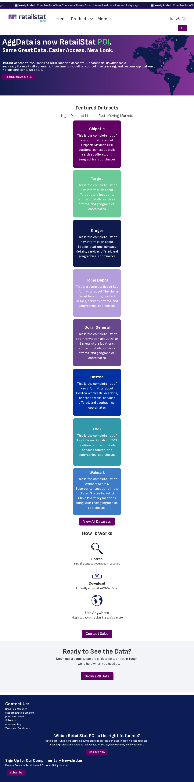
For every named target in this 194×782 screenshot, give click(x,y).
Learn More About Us (18, 77)
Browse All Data (97, 676)
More (102, 19)
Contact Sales (97, 633)
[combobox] (91, 28)
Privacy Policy (13, 724)
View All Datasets (97, 521)
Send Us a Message (16, 709)
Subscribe (16, 772)
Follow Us (11, 720)
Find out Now (97, 752)
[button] (175, 18)
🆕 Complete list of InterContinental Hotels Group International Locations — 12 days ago (68, 5)
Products (80, 19)
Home (60, 19)
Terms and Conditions (18, 728)
